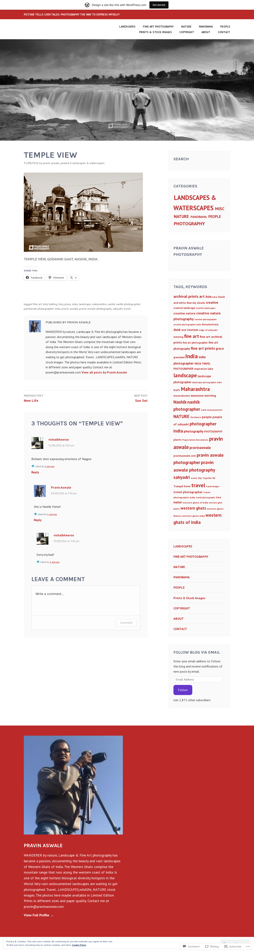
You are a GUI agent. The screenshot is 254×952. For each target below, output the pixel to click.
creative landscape (184, 308)
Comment (126, 622)
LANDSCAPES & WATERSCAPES (88, 163)
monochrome (181, 395)
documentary (210, 324)
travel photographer (188, 492)
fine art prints (203, 348)
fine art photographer (195, 342)
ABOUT (205, 32)
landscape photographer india (207, 382)
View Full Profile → (39, 915)
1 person (49, 466)
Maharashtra (99, 304)
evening (178, 337)
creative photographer (205, 319)
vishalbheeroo (58, 439)
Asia (208, 296)
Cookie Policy (79, 944)
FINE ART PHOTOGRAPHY (158, 26)
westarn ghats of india (195, 502)
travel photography (205, 497)
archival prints (185, 296)
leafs (176, 390)
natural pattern (214, 410)
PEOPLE (225, 26)
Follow (183, 690)
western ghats (193, 508)
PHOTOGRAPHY (189, 224)
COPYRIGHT (186, 32)
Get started (159, 4)
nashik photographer (128, 304)
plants (177, 439)
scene (194, 477)
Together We (209, 478)
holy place (65, 304)
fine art (37, 304)
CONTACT (224, 32)
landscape (85, 304)
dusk (177, 329)
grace (220, 348)
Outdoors (195, 417)
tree (218, 497)
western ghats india (193, 515)
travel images (212, 486)
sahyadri (118, 308)
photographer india (49, 308)
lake (210, 368)
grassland (179, 357)
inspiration (200, 368)
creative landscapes (206, 308)
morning (210, 395)
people (207, 417)
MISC (219, 208)
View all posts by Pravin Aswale (104, 372)
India (75, 304)
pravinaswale (200, 447)
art (202, 296)
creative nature (184, 313)
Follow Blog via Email (196, 652)
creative (212, 302)
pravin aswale (70, 308)
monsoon (197, 395)
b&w (214, 296)
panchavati (30, 308)
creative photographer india (187, 324)
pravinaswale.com (184, 455)
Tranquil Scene (181, 486)
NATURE (186, 26)
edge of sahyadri (208, 329)
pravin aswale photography (95, 308)
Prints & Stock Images (155, 32)
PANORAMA (206, 26)
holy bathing (50, 304)
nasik (203, 410)
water (177, 502)
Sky (200, 477)
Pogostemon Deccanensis (195, 439)
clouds (201, 303)
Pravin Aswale (51, 163)
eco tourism (189, 330)
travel (127, 308)
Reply (35, 472)
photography (193, 431)
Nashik (111, 304)
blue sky (191, 303)
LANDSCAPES (127, 26)
